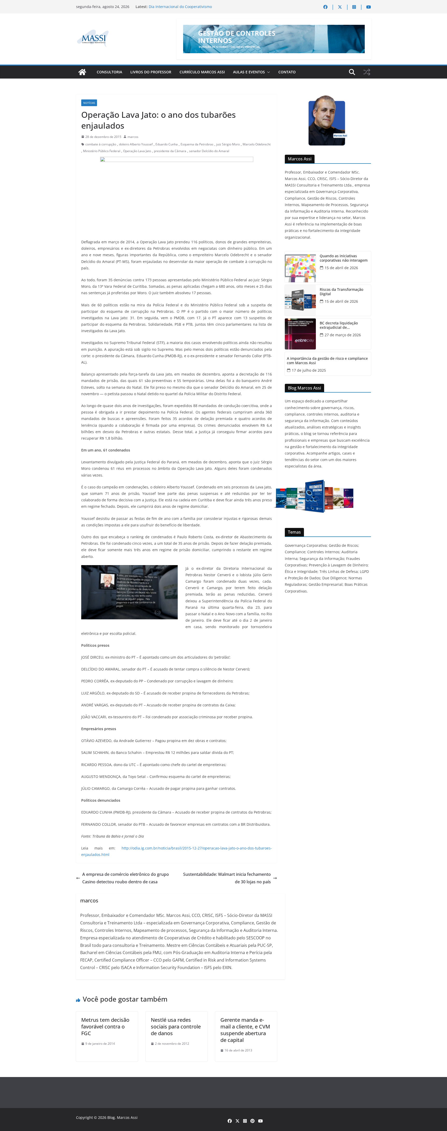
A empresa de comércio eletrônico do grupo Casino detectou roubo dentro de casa (125, 878)
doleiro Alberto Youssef (136, 144)
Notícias (89, 103)
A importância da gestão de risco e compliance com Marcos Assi (327, 360)
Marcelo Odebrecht (257, 144)
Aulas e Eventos (249, 71)
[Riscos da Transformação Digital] (300, 300)
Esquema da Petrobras (197, 144)
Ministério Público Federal (101, 151)
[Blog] (82, 72)
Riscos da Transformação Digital (341, 291)
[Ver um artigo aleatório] (367, 72)
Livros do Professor (150, 71)
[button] (267, 72)
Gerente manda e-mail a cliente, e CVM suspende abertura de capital (245, 1029)
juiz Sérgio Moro (228, 144)
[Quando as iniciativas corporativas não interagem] (300, 266)
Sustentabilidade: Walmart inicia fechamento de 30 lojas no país (227, 878)
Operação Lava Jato (137, 151)
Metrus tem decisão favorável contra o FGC (105, 1026)
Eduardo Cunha (166, 144)
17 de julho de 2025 (309, 370)
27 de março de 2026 (343, 334)
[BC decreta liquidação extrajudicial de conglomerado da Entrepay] (300, 333)
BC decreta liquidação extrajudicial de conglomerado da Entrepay (343, 325)
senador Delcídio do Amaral (209, 151)
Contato (287, 71)
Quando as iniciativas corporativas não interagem (344, 258)
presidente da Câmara (170, 151)
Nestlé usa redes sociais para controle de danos (176, 1026)
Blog (111, 1117)
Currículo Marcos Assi (202, 71)
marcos (133, 137)
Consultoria (109, 71)
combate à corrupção (100, 144)
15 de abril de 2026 (341, 267)
